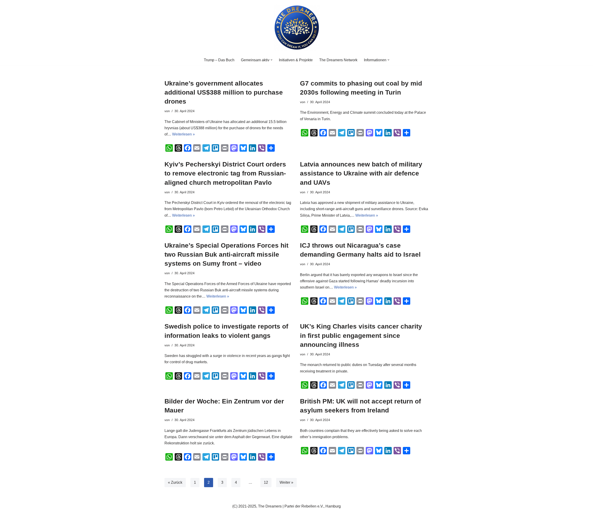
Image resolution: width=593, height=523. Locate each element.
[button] (271, 60)
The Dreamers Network (338, 60)
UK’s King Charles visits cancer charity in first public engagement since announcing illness (361, 335)
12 (266, 482)
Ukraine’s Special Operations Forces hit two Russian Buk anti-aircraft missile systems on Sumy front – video (226, 254)
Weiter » (286, 482)
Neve (168, 517)
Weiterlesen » (183, 134)
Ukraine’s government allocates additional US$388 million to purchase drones (223, 92)
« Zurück (175, 482)
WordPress (211, 517)
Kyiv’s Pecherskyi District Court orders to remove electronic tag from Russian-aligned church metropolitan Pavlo (225, 173)
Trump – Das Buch (219, 60)
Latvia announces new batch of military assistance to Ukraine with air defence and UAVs (361, 173)
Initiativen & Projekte (296, 60)
